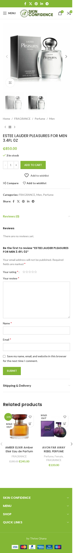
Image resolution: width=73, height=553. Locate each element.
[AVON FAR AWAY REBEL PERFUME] (54, 428)
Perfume (40, 118)
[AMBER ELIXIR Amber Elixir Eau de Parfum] (19, 428)
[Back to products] (10, 127)
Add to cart (33, 165)
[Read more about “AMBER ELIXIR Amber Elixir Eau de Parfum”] (30, 423)
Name (7, 323)
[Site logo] (37, 13)
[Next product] (14, 127)
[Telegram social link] (47, 4)
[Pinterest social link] (36, 4)
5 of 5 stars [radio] (35, 271)
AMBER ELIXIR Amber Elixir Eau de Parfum (19, 449)
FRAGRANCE (22, 118)
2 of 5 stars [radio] (26, 271)
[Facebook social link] (25, 4)
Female (59, 456)
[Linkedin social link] (41, 4)
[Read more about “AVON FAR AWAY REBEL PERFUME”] (64, 423)
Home (6, 118)
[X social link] (30, 4)
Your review (11, 278)
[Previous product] (5, 127)
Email (7, 339)
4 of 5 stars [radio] (32, 271)
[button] (7, 56)
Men (52, 118)
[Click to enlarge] (10, 82)
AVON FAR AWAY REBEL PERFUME (53, 449)
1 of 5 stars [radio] (23, 271)
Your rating (10, 271)
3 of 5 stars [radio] (29, 271)
